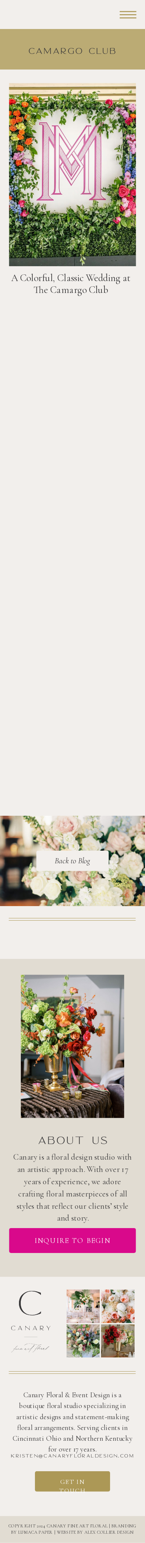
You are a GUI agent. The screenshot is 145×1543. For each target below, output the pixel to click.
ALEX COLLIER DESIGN (109, 1532)
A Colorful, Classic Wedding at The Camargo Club (70, 284)
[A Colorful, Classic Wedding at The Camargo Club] (72, 174)
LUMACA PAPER (35, 1532)
